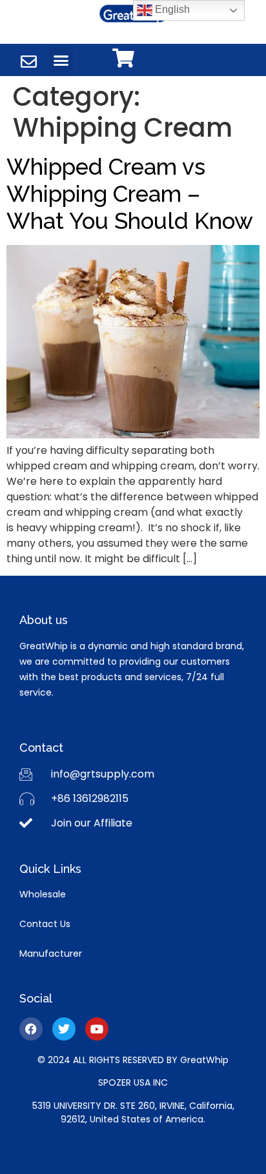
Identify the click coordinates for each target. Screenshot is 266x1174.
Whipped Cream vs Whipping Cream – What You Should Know (129, 193)
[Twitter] (64, 1029)
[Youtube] (96, 1029)
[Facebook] (31, 1029)
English (171, 9)
